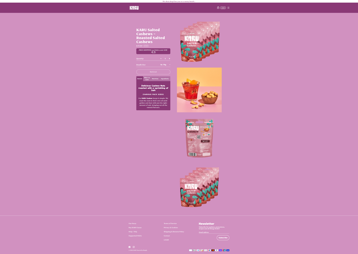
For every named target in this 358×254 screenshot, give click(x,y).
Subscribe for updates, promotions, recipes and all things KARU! (212, 228)
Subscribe (223, 237)
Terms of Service (170, 223)
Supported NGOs (135, 236)
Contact (167, 236)
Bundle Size (141, 64)
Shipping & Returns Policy (174, 232)
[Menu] (228, 8)
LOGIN (166, 240)
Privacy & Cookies (171, 227)
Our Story (132, 223)
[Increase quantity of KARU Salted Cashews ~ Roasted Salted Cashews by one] (169, 58)
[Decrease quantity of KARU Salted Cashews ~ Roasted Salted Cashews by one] (161, 58)
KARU (134, 250)
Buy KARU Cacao (135, 227)
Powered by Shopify (142, 250)
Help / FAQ (133, 232)
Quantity (140, 58)
